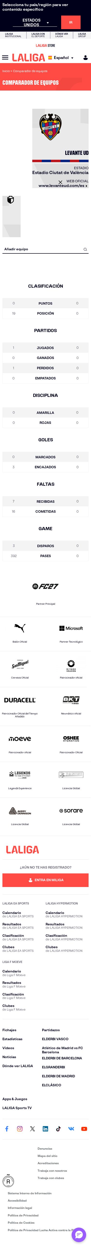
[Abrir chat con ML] (79, 1235)
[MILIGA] (84, 57)
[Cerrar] (60, 182)
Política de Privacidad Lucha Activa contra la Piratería (45, 1230)
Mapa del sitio (47, 1155)
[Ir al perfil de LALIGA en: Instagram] (19, 1129)
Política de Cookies (21, 1222)
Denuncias (45, 1148)
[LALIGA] (28, 57)
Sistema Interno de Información (29, 1193)
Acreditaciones (48, 1163)
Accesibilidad (17, 1200)
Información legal (20, 1207)
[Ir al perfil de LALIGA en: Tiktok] (58, 1129)
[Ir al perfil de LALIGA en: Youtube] (84, 1129)
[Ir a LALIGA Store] (45, 45)
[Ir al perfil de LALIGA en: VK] (71, 1129)
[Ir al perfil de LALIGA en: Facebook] (6, 1129)
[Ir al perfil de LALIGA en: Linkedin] (45, 1129)
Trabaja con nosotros (52, 1170)
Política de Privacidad (23, 1215)
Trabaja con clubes (51, 1178)
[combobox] (45, 249)
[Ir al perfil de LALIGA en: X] (32, 1129)
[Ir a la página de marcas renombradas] (19, 1181)
